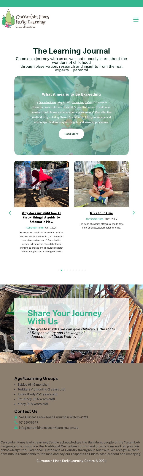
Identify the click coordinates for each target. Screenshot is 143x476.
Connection (78, 102)
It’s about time (101, 213)
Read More (71, 133)
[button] (133, 213)
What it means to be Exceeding (71, 94)
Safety (88, 102)
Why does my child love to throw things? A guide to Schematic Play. (41, 217)
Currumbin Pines (47, 102)
